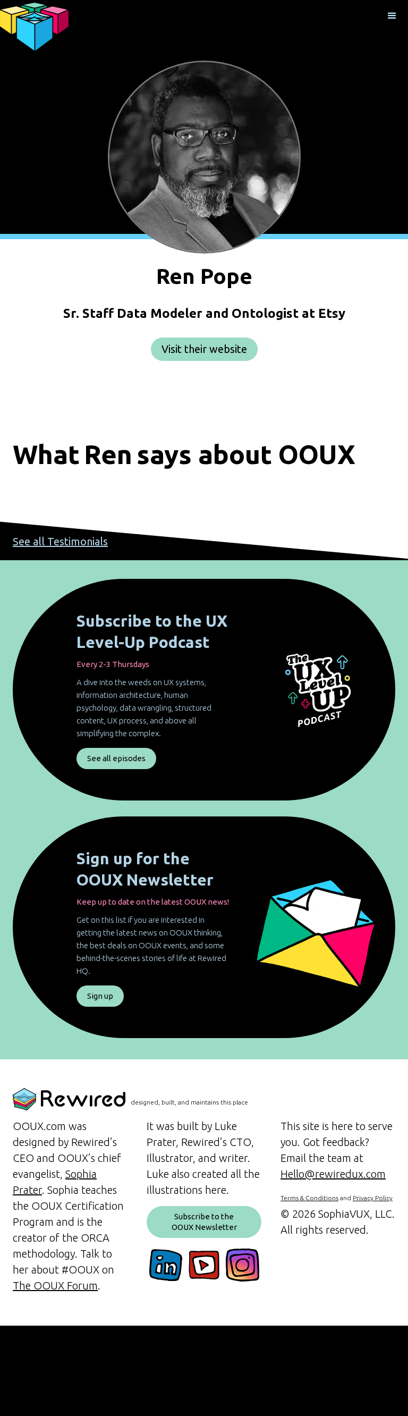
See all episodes (116, 758)
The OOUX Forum (55, 1285)
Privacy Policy (373, 1197)
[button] (392, 16)
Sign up (100, 995)
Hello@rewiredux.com (333, 1174)
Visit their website (204, 349)
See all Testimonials (60, 541)
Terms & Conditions (309, 1197)
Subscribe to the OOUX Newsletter (204, 1222)
